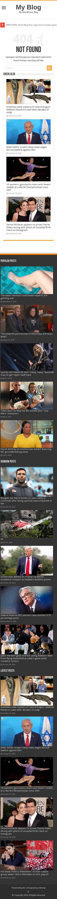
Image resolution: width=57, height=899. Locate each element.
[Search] (49, 68)
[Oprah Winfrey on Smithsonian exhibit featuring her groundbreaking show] (27, 434)
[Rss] (28, 891)
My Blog (28, 7)
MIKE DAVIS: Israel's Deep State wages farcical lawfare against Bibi (26, 148)
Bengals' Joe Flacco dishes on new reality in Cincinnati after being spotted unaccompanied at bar (26, 501)
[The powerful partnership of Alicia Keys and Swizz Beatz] (27, 318)
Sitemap (42, 888)
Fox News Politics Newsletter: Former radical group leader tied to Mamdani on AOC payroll (24, 873)
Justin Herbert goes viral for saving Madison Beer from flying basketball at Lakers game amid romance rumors (27, 658)
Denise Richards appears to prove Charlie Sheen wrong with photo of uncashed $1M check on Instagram (28, 227)
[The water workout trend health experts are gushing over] (27, 280)
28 (2, 539)
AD (23, 888)
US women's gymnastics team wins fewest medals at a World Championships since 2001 (28, 187)
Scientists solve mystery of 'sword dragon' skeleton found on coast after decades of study (28, 110)
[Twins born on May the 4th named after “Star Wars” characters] (27, 395)
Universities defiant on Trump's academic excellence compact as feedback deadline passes (26, 578)
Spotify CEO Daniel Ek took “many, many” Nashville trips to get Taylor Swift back (27, 373)
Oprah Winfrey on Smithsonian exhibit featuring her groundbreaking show (26, 450)
